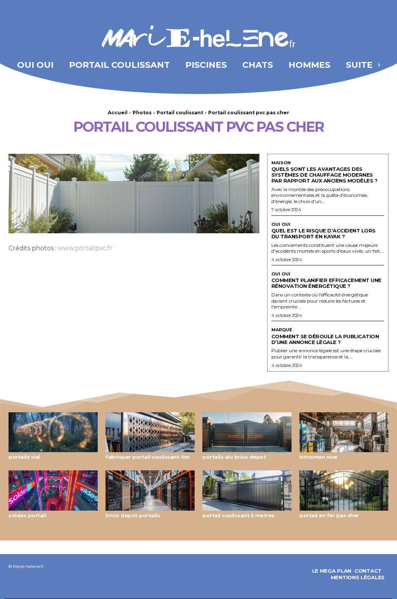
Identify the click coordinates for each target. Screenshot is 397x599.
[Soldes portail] (53, 490)
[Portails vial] (53, 432)
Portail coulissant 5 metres (238, 515)
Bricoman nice (318, 457)
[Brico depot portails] (150, 490)
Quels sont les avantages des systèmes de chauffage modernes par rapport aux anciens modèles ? (324, 175)
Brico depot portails (132, 515)
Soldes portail (27, 515)
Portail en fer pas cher (329, 515)
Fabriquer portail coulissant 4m (147, 457)
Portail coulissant (180, 112)
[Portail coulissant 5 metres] (247, 490)
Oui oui (280, 224)
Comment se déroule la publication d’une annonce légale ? (325, 339)
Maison (281, 162)
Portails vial (24, 457)
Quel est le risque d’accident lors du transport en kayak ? (323, 233)
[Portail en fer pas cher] (343, 490)
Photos (142, 112)
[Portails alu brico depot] (247, 432)
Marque (281, 329)
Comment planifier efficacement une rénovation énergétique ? (326, 283)
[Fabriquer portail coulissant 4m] (150, 432)
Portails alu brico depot (234, 457)
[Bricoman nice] (343, 432)
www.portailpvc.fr (85, 248)
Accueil (118, 112)
